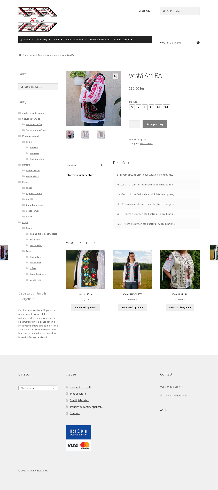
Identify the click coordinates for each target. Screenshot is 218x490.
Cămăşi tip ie (33, 170)
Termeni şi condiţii (80, 387)
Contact (75, 413)
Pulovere (34, 153)
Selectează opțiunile (85, 307)
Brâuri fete (35, 262)
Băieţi (29, 228)
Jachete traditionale (100, 39)
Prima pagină (29, 55)
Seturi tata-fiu (34, 124)
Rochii (29, 199)
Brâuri (29, 216)
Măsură (133, 101)
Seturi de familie (74, 39)
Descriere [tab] (71, 165)
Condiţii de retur (79, 400)
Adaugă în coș (154, 124)
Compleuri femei (35, 205)
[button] (115, 76)
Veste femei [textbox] (37, 388)
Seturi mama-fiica (36, 130)
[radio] (132, 107)
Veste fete (35, 279)
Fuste (29, 187)
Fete (28, 251)
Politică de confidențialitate (86, 407)
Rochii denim (37, 158)
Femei (27, 39)
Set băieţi (35, 239)
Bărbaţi (43, 39)
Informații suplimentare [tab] (80, 175)
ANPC (163, 410)
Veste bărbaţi (33, 176)
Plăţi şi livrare (78, 393)
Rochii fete (36, 256)
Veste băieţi (36, 245)
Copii (56, 39)
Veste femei (53, 55)
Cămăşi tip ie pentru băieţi (44, 233)
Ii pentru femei (34, 193)
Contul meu (144, 10)
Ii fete (33, 268)
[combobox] (38, 388)
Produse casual (121, 39)
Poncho (34, 147)
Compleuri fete (38, 274)
